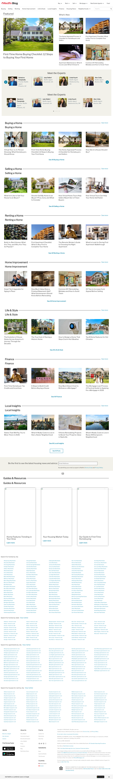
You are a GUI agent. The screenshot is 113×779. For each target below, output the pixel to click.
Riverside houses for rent (77, 715)
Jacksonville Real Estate (54, 564)
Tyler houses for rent (99, 709)
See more (104, 123)
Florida (5, 637)
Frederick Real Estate (31, 596)
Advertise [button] (40, 738)
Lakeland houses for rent (55, 707)
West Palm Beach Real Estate (101, 606)
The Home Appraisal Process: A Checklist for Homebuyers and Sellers (70, 38)
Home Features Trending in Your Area (19, 538)
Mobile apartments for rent (55, 674)
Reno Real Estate (76, 598)
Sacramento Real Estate (77, 606)
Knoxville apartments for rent (56, 650)
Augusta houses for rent (9, 701)
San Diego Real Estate (99, 560)
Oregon (73, 629)
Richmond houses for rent (78, 713)
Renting (17, 9)
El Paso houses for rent (31, 703)
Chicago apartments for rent (10, 676)
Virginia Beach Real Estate (100, 602)
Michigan (51, 623)
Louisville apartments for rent (56, 656)
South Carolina (75, 635)
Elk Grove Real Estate (31, 580)
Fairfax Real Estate (30, 584)
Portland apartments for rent (78, 666)
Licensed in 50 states (82, 752)
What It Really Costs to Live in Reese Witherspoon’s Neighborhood (97, 435)
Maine (27, 637)
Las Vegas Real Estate (54, 574)
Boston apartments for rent (10, 670)
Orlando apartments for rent (78, 654)
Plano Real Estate (76, 584)
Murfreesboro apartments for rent (57, 676)
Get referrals (5, 736)
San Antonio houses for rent (100, 693)
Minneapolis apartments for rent (56, 672)
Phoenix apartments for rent (78, 660)
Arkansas (6, 627)
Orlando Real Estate (76, 572)
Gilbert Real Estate (30, 604)
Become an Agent (6, 733)
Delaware (6, 635)
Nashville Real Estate (54, 610)
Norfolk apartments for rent (78, 648)
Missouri (51, 629)
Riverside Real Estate (77, 602)
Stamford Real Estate (99, 588)
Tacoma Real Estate (99, 592)
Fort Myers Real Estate (31, 592)
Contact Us (41, 733)
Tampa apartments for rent (100, 660)
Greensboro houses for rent (32, 713)
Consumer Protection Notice (82, 748)
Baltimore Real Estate (9, 578)
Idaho (27, 623)
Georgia (6, 639)
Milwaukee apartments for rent (56, 670)
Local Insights (52, 9)
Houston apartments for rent (33, 672)
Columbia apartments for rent (33, 648)
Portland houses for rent (77, 707)
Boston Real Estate (8, 592)
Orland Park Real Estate (77, 570)
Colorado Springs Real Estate (33, 564)
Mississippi (51, 627)
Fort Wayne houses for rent (32, 709)
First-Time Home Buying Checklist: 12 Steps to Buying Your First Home (42, 152)
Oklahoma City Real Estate (78, 566)
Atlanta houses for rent (9, 699)
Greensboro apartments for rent (34, 670)
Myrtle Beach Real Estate (55, 602)
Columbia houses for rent (10, 717)
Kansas (28, 631)
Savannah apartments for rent (101, 654)
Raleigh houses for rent (77, 709)
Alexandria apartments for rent (11, 650)
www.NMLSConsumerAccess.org (69, 752)
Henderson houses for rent (32, 721)
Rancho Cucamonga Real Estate (79, 596)
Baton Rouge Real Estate (10, 580)
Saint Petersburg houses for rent (79, 721)
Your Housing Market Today (55, 537)
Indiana (28, 627)
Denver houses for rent (31, 697)
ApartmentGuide (42, 753)
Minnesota (51, 625)
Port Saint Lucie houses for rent (79, 705)
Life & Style (41, 9)
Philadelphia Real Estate (77, 576)
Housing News (71, 9)
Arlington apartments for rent (11, 652)
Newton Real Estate (76, 562)
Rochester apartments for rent (79, 676)
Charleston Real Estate (9, 608)
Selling (10, 9)
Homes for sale (12, 621)
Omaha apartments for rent (78, 652)
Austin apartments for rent (10, 658)
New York (74, 621)
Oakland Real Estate (76, 564)
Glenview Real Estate (31, 606)
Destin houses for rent (31, 699)
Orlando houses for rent (77, 699)
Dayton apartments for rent (32, 656)
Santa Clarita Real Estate (100, 568)
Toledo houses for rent (99, 705)
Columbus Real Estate (31, 568)
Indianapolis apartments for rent (34, 676)
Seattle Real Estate (98, 580)
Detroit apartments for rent (32, 660)
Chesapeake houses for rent (10, 711)
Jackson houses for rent (54, 697)
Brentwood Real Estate (9, 598)
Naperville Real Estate (54, 604)
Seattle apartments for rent (100, 656)
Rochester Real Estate (77, 604)
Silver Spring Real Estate (100, 582)
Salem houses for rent (99, 691)
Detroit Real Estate (30, 576)
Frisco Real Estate (30, 602)
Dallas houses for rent (31, 693)
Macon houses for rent (54, 715)
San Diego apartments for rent (101, 652)
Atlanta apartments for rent (10, 654)
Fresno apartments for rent (32, 668)
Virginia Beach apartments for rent (102, 668)
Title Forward (41, 756)
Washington (97, 629)
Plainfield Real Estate (77, 582)
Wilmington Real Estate (99, 608)
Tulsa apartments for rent (100, 666)
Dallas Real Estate (30, 570)
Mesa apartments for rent (55, 666)
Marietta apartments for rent (56, 660)
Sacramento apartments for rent (79, 678)
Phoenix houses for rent (77, 703)
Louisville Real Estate (54, 582)
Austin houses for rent (9, 703)
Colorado (6, 631)
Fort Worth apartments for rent (33, 666)
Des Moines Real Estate (32, 574)
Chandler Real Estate (9, 606)
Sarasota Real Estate (99, 572)
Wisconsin (96, 633)
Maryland (28, 639)
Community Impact (25, 736)
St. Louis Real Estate (99, 586)
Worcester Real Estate (99, 612)
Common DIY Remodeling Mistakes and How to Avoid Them (69, 291)
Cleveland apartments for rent (11, 680)
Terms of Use (88, 467)
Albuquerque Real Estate (10, 560)
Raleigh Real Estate (76, 594)
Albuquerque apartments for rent (12, 648)
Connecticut (7, 633)
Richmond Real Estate (77, 600)
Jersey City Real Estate (54, 566)
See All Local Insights (56, 443)
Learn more (11, 543)
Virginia (96, 627)
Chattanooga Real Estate (10, 612)
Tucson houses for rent (99, 707)
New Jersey (51, 637)
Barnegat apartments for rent (11, 664)
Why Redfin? (23, 733)
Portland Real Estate (76, 586)
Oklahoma (74, 627)
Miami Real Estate (53, 594)
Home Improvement (28, 9)
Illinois (27, 625)
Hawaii (28, 621)
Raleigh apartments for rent (78, 668)
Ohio (73, 625)
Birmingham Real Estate (9, 586)
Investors (23, 746)
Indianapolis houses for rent (55, 695)
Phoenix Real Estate (76, 578)
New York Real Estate (77, 560)
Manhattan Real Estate (54, 586)
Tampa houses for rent (99, 703)
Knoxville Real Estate (54, 570)
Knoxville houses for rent (55, 703)
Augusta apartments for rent (10, 656)
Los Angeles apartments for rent (56, 654)
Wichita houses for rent (99, 719)
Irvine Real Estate (53, 562)
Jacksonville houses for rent (55, 699)
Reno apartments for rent (78, 670)
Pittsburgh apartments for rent (79, 662)
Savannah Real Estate (99, 574)
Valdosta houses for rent (100, 711)
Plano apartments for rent (78, 664)
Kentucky (28, 633)
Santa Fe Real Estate (99, 570)
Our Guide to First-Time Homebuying (90, 538)
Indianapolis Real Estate (54, 560)
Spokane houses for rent (100, 697)
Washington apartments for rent (102, 670)
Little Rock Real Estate (54, 576)
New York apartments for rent (56, 680)
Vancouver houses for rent (100, 713)
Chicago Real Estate (31, 560)
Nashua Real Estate (53, 608)
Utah (95, 623)
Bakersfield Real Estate (9, 576)
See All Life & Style (56, 350)
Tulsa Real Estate (98, 600)
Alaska (5, 623)
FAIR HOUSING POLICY (88, 768)
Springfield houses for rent (100, 699)
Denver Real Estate (31, 572)
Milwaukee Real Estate (54, 596)
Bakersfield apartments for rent (11, 660)
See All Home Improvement (56, 301)
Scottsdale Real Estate (99, 578)
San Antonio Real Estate (77, 612)
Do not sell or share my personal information (67, 734)
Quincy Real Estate (76, 592)
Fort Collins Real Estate (31, 588)
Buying (3, 9)
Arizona (5, 625)
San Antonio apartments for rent (102, 650)
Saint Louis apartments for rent (79, 680)
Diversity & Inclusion (25, 738)
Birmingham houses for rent (10, 707)
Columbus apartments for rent (33, 650)
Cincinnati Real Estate (31, 562)
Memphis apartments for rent (56, 664)
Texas (95, 621)
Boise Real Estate (8, 590)
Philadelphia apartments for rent (79, 658)
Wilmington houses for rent (100, 721)
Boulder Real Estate (8, 594)
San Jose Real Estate (99, 564)
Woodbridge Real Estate (100, 610)
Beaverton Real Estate (9, 582)
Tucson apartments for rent (100, 664)
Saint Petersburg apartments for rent (103, 648)
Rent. (39, 751)
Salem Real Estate (76, 608)
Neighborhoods (83, 9)
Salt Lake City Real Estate (78, 610)
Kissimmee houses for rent (55, 701)
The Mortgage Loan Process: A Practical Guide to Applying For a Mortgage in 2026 (97, 388)
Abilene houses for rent (9, 691)
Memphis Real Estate (54, 590)
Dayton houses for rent (31, 695)
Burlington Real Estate (9, 602)
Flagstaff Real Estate (31, 586)
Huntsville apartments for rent (33, 674)
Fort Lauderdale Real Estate (33, 590)
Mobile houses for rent (77, 691)
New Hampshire (52, 635)
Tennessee (74, 639)
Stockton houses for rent (100, 701)
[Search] (111, 8)
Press (22, 743)
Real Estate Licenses (68, 746)
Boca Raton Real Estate (9, 588)
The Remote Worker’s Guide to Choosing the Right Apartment (69, 244)
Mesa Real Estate (53, 592)
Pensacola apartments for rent (79, 656)
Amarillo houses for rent (9, 695)
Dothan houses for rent (31, 701)
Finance (61, 9)
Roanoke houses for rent (77, 717)
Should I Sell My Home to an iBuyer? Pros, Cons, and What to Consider (42, 198)
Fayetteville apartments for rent (34, 664)
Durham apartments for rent (33, 662)
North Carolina (75, 623)
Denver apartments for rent (33, 658)
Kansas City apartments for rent (56, 648)
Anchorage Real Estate (9, 564)
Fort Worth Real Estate (31, 594)
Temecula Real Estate (99, 596)
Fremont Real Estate (31, 598)
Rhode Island (75, 633)
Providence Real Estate (77, 590)
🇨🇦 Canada (41, 765)
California (6, 629)
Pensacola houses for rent (78, 701)
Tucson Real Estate (98, 598)
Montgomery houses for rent (78, 693)
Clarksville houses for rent (10, 715)
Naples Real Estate (53, 606)
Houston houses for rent (54, 691)
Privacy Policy (99, 467)
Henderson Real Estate (31, 608)
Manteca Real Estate (54, 588)
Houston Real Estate (31, 612)
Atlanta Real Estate (8, 570)
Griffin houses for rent (31, 717)
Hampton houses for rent (32, 719)
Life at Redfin (24, 741)
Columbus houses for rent (10, 719)
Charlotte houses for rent (10, 709)
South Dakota (75, 637)
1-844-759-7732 (65, 762)
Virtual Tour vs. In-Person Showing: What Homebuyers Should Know (15, 152)
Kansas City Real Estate (54, 568)
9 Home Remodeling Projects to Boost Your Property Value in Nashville (70, 435)
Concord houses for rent (32, 691)
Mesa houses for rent (54, 721)
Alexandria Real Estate (9, 562)
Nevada (51, 633)
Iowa (27, 629)
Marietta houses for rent (55, 717)
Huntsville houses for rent (55, 693)
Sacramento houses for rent (78, 719)
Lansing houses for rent (54, 711)
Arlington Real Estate (9, 566)
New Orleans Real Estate (55, 612)
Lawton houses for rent (54, 713)
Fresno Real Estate (30, 600)
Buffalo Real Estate (8, 600)
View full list (24, 618)
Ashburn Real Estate (8, 568)
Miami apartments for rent (55, 668)
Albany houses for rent (9, 693)
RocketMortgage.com (79, 757)
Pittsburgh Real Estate (77, 580)
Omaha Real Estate (76, 568)
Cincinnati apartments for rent (11, 678)
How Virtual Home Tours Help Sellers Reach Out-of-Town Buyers (70, 198)
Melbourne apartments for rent (56, 662)
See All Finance (56, 397)
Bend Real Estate (8, 584)
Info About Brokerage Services (67, 748)
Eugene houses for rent (31, 705)
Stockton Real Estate (99, 590)
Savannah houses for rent (100, 695)
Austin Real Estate (8, 574)
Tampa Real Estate (98, 594)
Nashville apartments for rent (56, 678)
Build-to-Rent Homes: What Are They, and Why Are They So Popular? (15, 244)
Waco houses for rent (99, 715)
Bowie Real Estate (8, 596)
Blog (22, 748)
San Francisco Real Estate (100, 562)
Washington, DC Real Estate (100, 604)
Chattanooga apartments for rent (12, 674)
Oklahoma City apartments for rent (80, 650)
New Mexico (52, 639)
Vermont (96, 625)
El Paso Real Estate (31, 578)
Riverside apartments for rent (79, 674)
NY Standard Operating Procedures (97, 743)
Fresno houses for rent (31, 711)
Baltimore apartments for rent (11, 662)
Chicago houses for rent (9, 713)
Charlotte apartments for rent (11, 672)
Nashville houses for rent (77, 697)
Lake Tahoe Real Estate (54, 572)
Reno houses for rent (76, 711)
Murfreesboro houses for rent (79, 695)
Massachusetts (52, 621)
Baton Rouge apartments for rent (12, 666)
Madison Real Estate (54, 584)
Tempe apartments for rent (100, 662)
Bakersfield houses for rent (10, 705)
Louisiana (28, 635)
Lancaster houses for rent (55, 709)
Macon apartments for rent (55, 658)
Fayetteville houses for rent (32, 707)
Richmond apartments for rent (79, 672)
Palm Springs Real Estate (78, 574)
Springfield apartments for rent (101, 658)
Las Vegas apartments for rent (56, 652)
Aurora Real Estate (8, 572)
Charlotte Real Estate (9, 610)
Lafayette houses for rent (55, 705)
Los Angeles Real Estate (54, 580)
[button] (5, 82)
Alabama (6, 621)
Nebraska (51, 631)
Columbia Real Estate (31, 566)
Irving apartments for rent (32, 678)
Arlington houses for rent (10, 697)
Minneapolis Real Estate (54, 598)
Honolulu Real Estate (31, 610)
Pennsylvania (75, 631)
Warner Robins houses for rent (101, 717)
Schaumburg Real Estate (100, 576)
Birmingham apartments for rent (11, 668)
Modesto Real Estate (54, 600)
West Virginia (97, 631)
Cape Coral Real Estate (9, 604)
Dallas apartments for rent (32, 654)
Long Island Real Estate (54, 578)
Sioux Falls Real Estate (99, 584)
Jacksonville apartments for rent (34, 680)
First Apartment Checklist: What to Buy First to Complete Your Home (97, 38)
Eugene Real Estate (31, 582)
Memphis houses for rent (55, 719)
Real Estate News (25, 751)
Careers (4, 738)
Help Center (41, 736)
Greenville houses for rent (32, 715)
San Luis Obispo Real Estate (100, 566)
